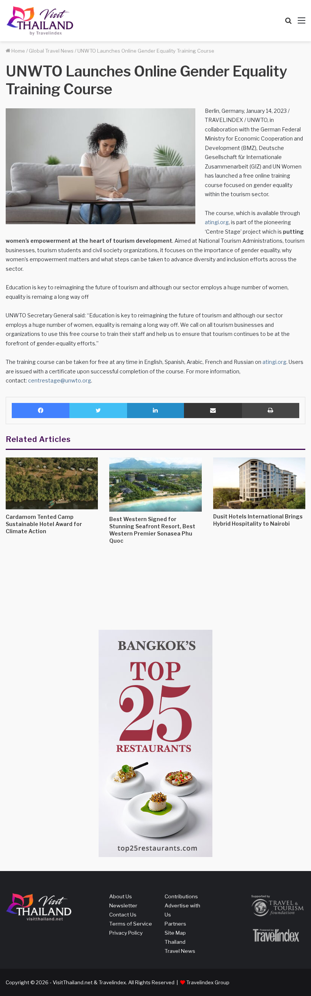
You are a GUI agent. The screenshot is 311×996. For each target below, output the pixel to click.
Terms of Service (130, 924)
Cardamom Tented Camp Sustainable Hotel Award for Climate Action (44, 524)
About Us (120, 896)
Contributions (181, 896)
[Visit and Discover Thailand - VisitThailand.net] (40, 20)
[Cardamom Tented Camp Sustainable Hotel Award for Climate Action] (52, 483)
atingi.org (217, 222)
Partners (175, 924)
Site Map (175, 933)
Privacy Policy (126, 933)
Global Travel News (51, 51)
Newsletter (123, 905)
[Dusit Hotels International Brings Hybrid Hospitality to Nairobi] (259, 483)
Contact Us (123, 915)
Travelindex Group (207, 982)
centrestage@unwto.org (59, 380)
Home (17, 51)
